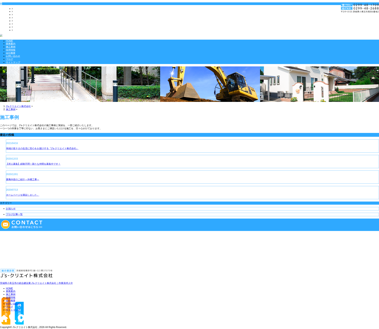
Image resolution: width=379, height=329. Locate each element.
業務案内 (17, 11)
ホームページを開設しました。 (22, 195)
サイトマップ (20, 30)
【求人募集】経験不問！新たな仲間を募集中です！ (33, 164)
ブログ (16, 27)
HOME (16, 8)
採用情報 (17, 17)
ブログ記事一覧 (14, 214)
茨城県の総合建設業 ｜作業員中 (36, 283)
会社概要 (17, 21)
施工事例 (17, 14)
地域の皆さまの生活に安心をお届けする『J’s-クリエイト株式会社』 (42, 148)
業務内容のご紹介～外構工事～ (22, 179)
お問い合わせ (20, 24)
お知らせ (11, 208)
